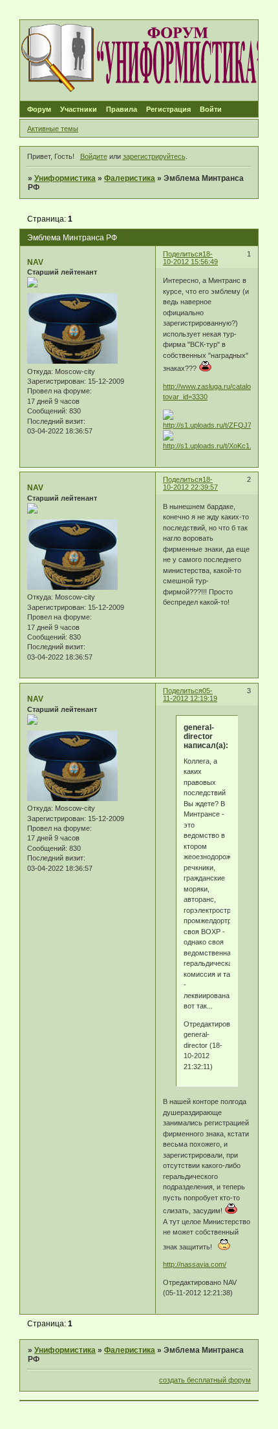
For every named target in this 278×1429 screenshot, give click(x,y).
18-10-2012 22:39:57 (190, 483)
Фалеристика (129, 178)
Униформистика (65, 178)
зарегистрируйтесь (154, 156)
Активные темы (52, 128)
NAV (35, 262)
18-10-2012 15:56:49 (190, 258)
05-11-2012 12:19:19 (190, 694)
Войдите (93, 156)
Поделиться (182, 254)
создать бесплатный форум (205, 1380)
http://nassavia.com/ (194, 1264)
